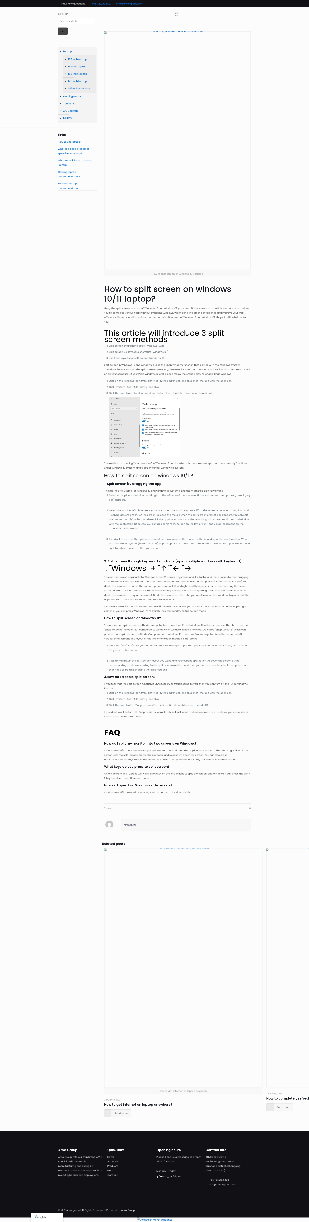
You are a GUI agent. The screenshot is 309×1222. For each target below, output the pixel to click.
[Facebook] (237, 3)
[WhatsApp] (232, 3)
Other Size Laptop (79, 88)
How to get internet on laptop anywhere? (138, 1104)
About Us (112, 1161)
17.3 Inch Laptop (77, 81)
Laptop (67, 51)
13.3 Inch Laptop (77, 59)
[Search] (63, 31)
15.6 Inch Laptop (77, 73)
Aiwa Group (128, 1210)
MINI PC (67, 118)
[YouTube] (246, 3)
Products (112, 1166)
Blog (109, 1170)
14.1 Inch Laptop (77, 66)
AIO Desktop (70, 110)
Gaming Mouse (72, 96)
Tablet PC (69, 103)
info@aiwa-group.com (129, 3)
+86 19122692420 (101, 3)
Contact (112, 1175)
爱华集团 (130, 825)
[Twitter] (241, 3)
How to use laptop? (69, 141)
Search (63, 14)
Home (111, 1157)
